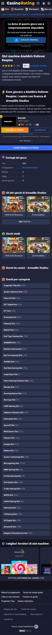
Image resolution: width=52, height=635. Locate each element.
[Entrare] (44, 3)
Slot (7, 9)
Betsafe (26, 121)
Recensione (40, 130)
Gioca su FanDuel (29, 40)
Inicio (4, 14)
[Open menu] (3, 3)
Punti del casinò (28, 609)
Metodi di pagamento (10, 592)
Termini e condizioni (26, 134)
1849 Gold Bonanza (14, 215)
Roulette (19, 9)
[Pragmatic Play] (19, 560)
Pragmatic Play (8, 601)
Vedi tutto (24, 222)
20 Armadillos (38, 215)
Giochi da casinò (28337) (18, 14)
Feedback (8, 619)
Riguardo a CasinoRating (15, 614)
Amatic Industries (25, 601)
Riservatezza (36, 614)
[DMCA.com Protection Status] (25, 630)
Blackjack (34, 9)
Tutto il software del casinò (26, 578)
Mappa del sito (10, 609)
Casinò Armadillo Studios (26, 148)
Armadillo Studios (38, 14)
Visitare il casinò (15, 130)
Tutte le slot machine (10, 597)
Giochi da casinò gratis (33, 592)
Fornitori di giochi (30, 597)
